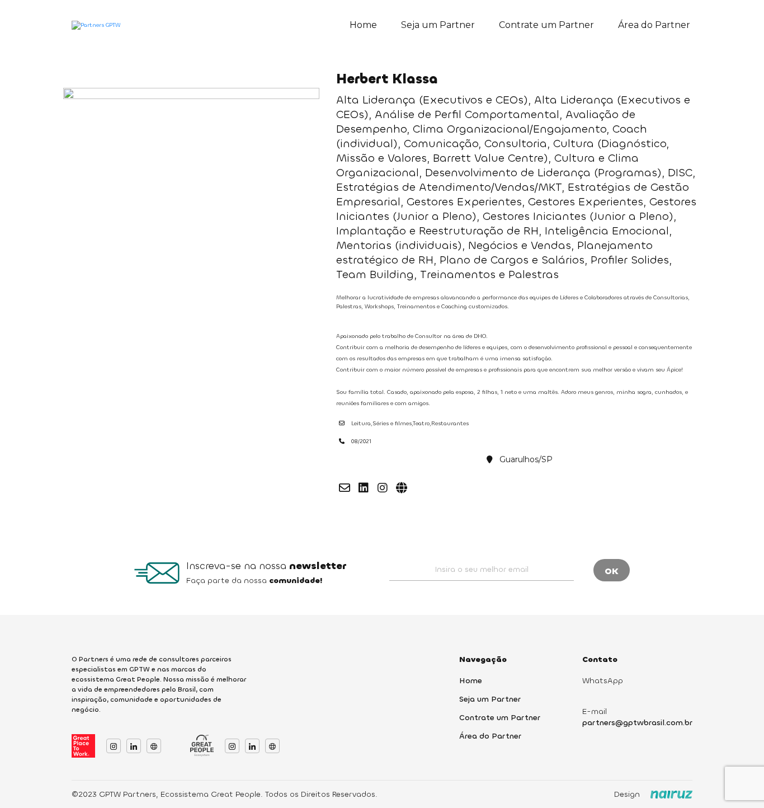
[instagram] (382, 488)
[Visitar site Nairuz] (671, 794)
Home (363, 25)
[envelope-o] (344, 488)
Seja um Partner (438, 25)
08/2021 (361, 441)
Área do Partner (654, 25)
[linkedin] (363, 488)
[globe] (401, 488)
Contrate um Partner (546, 25)
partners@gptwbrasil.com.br (637, 722)
